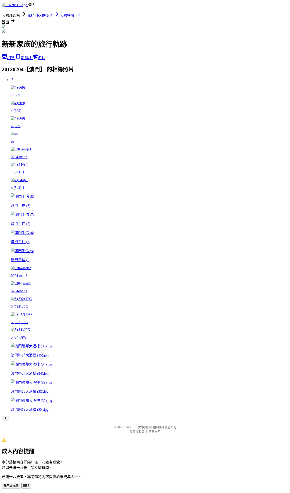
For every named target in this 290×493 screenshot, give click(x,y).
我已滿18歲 (11, 486)
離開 (26, 486)
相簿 (11, 58)
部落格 (27, 58)
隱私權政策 (137, 431)
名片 (41, 58)
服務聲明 (154, 431)
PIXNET (129, 427)
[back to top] (5, 418)
